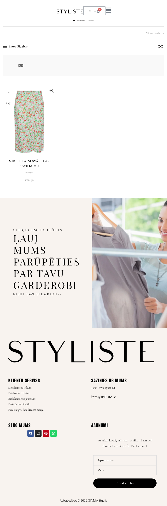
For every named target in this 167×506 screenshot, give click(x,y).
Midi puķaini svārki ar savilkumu (29, 163)
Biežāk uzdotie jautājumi (22, 398)
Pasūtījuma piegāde (19, 404)
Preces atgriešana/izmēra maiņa (25, 410)
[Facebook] (30, 433)
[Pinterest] (46, 433)
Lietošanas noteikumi (20, 387)
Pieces (29, 173)
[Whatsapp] (53, 433)
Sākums (81, 19)
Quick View (51, 91)
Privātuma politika (18, 393)
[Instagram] (38, 433)
